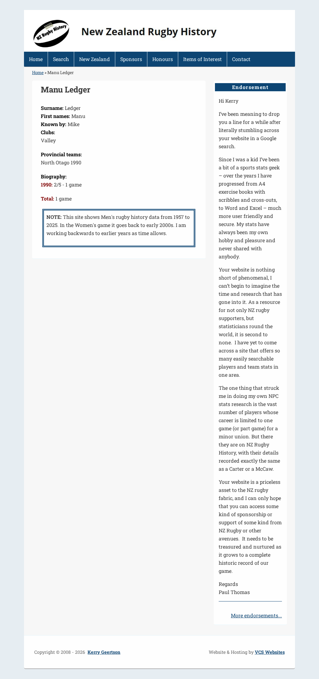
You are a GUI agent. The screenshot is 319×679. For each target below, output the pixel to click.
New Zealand (94, 59)
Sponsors (131, 59)
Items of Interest (202, 59)
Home (36, 59)
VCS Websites (270, 652)
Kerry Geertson (104, 652)
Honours (162, 59)
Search (61, 59)
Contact (241, 59)
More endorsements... (256, 615)
